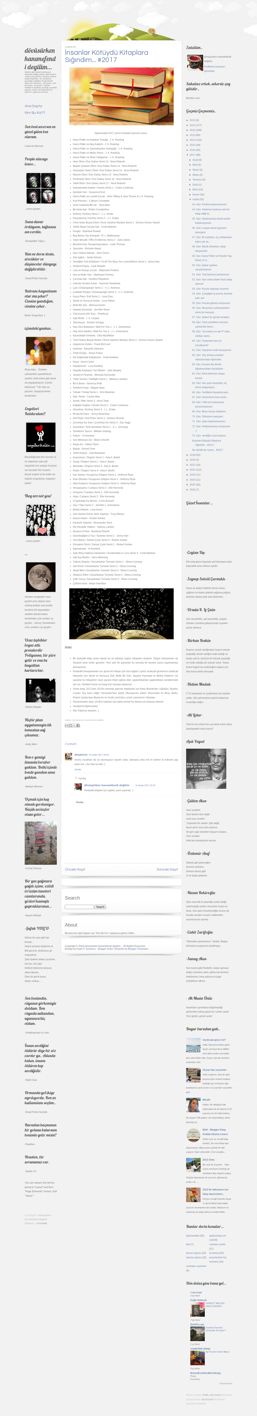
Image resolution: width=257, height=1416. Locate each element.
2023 (192, 474)
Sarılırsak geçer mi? (214, 1040)
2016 (192, 150)
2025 (192, 484)
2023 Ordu (208, 1159)
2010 (192, 120)
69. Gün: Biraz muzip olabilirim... (209, 411)
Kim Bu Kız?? (35, 113)
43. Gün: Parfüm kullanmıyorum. (209, 204)
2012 (192, 130)
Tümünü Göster (225, 1384)
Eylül (195, 184)
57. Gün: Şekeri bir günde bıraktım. (211, 317)
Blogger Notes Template (111, 948)
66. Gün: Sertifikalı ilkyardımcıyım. (210, 392)
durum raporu (193, 1253)
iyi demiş (214, 1253)
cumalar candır (217, 1244)
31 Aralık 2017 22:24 (145, 785)
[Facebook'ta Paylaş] (78, 726)
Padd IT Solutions (86, 948)
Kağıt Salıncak (198, 1300)
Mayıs (196, 174)
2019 (192, 459)
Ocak (195, 160)
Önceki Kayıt (75, 869)
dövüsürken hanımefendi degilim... (40, 58)
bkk (188, 1244)
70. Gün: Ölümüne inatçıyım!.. (208, 416)
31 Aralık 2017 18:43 (99, 755)
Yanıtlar (82, 778)
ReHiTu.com (197, 1324)
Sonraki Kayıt (167, 869)
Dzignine (42, 1223)
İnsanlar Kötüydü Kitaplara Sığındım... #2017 (106, 56)
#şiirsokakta (192, 1235)
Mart (195, 164)
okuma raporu (193, 1257)
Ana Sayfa (33, 106)
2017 (192, 154)
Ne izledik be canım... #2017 (207, 450)
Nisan (196, 169)
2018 (192, 455)
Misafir (206, 1099)
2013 (192, 135)
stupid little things (200, 1348)
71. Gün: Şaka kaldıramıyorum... (209, 421)
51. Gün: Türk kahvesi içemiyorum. (211, 274)
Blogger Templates (138, 948)
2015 (192, 145)
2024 (192, 479)
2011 (192, 125)
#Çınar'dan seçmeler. (215, 1070)
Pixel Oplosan (212, 1395)
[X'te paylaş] (74, 726)
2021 (192, 464)
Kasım (196, 194)
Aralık (196, 199)
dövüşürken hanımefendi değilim (106, 785)
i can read (196, 1292)
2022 (192, 469)
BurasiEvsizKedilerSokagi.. (205, 1373)
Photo (193, 1376)
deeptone (81, 754)
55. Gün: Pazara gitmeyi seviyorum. (211, 303)
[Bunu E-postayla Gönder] (67, 726)
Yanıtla (77, 769)
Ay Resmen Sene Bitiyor (217, 1352)
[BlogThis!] (70, 726)
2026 (192, 489)
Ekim (195, 189)
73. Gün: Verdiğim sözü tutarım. (209, 435)
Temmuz (197, 179)
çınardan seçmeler (196, 1266)
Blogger (207, 1399)
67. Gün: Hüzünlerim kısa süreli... (210, 397)
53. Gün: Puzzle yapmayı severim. (210, 288)
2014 (192, 140)
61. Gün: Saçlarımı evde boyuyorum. (212, 350)
